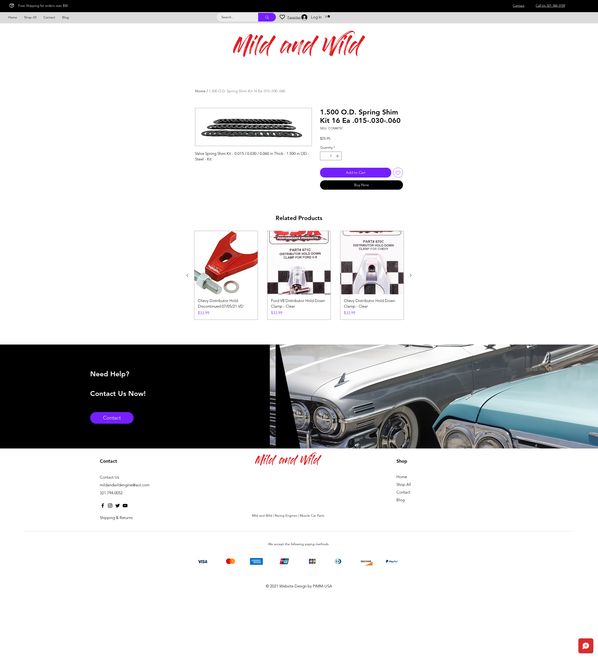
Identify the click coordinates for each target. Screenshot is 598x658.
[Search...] (267, 17)
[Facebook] (103, 506)
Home (200, 91)
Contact (403, 492)
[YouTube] (125, 506)
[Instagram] (110, 506)
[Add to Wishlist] (398, 173)
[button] (328, 16)
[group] (299, 275)
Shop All (403, 484)
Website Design (293, 586)
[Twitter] (118, 506)
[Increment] (338, 156)
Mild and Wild (297, 48)
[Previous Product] (187, 275)
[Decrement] (324, 156)
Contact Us (109, 477)
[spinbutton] (331, 156)
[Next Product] (410, 275)
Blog (400, 500)
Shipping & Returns (116, 517)
